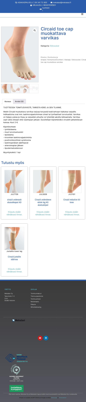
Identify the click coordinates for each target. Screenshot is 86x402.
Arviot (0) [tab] (19, 101)
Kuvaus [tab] (8, 101)
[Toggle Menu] (43, 14)
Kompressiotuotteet (55, 60)
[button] (35, 30)
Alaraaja (67, 60)
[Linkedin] (46, 338)
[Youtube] (40, 338)
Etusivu (43, 57)
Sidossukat (54, 46)
